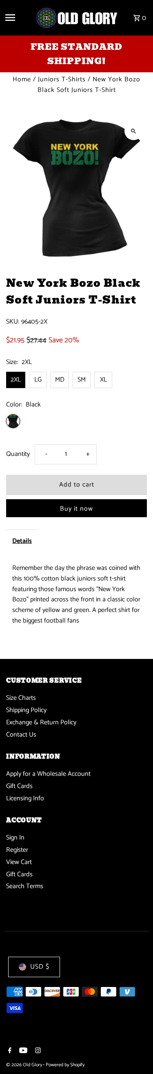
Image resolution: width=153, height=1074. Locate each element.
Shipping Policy (26, 710)
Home (22, 79)
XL (103, 379)
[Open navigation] (17, 17)
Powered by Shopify (65, 1065)
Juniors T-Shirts (62, 79)
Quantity (18, 454)
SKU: (12, 322)
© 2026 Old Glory (24, 1065)
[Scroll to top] (135, 1052)
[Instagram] (37, 1051)
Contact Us (21, 734)
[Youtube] (22, 1051)
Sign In (15, 837)
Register (17, 849)
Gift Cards (19, 786)
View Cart (19, 862)
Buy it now (76, 508)
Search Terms (24, 886)
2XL (16, 379)
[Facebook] (8, 1051)
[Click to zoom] (133, 131)
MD (59, 379)
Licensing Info (25, 798)
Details (22, 541)
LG (38, 379)
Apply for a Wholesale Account (48, 773)
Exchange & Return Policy (41, 722)
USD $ (39, 966)
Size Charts (21, 697)
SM (82, 379)
